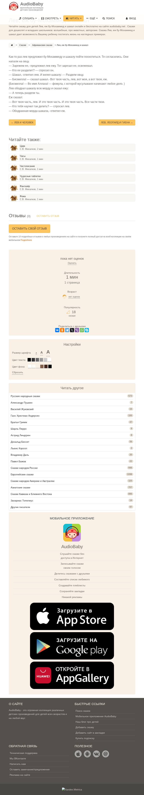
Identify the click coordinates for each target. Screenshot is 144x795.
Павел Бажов (18, 461)
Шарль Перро (19, 428)
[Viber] (77, 330)
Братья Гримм (19, 422)
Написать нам (18, 764)
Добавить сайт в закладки (90, 732)
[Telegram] (67, 330)
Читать (74, 18)
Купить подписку (85, 738)
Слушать (28, 18)
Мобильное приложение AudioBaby (96, 716)
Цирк (22, 146)
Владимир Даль (20, 454)
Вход (132, 18)
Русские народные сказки (25, 396)
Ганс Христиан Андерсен (25, 415)
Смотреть (51, 18)
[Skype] (87, 330)
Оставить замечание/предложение (30, 769)
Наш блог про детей (87, 721)
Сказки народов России (24, 467)
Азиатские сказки (20, 487)
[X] (72, 330)
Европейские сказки (22, 474)
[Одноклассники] (62, 330)
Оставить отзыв (48, 216)
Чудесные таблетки (30, 176)
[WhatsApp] (82, 330)
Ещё (92, 18)
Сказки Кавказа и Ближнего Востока (31, 494)
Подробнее (26, 240)
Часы (22, 156)
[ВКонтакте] (57, 330)
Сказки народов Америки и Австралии (32, 481)
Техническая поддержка (23, 753)
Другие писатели (20, 507)
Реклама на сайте (20, 774)
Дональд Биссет (20, 441)
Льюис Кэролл (19, 448)
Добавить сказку (85, 727)
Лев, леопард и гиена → (117, 122)
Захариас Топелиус (22, 500)
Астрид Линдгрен (20, 435)
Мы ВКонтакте (18, 758)
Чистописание (27, 166)
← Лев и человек (22, 122)
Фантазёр (25, 186)
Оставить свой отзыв (29, 228)
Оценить (72, 263)
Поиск (110, 18)
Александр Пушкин (21, 402)
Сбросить (17, 372)
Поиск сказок (83, 710)
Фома (23, 196)
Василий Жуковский (22, 409)
